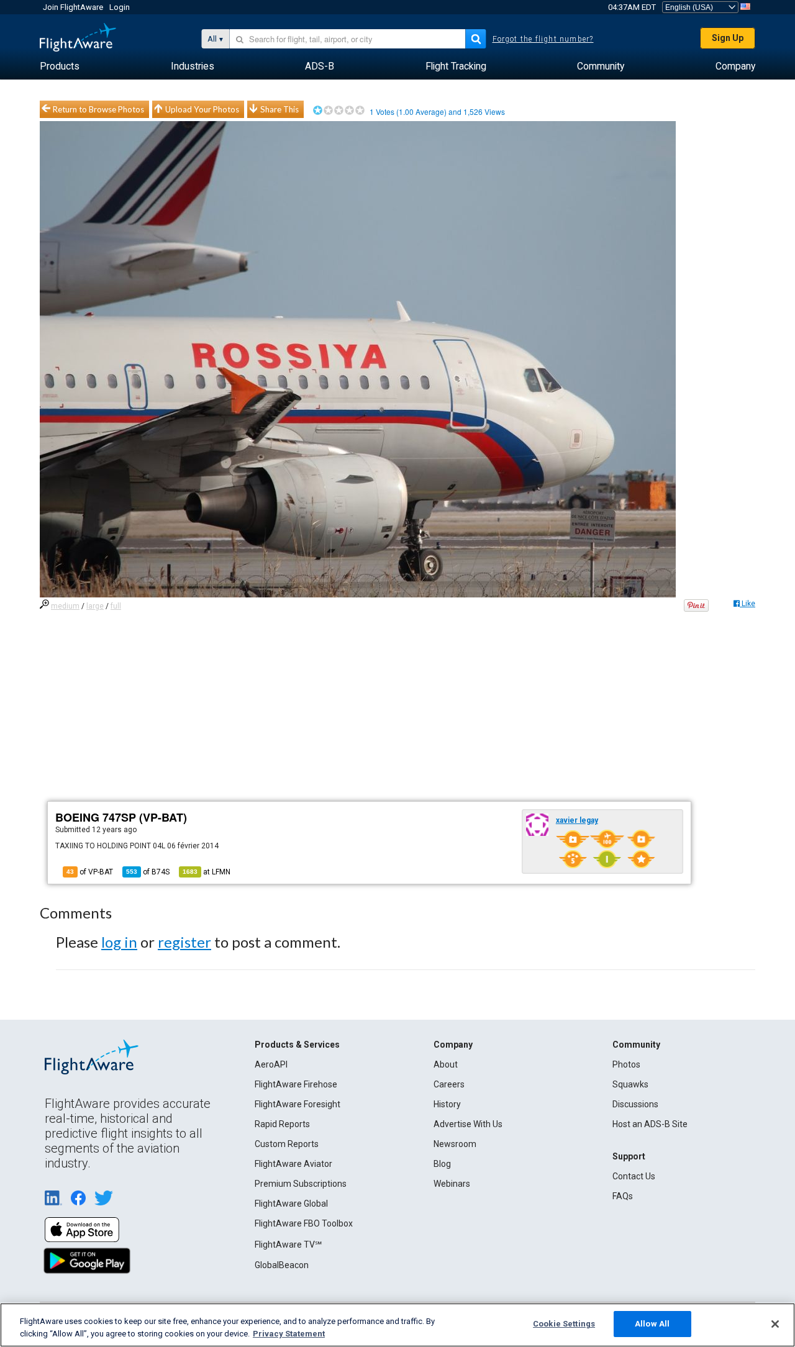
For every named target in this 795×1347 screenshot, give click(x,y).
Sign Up (727, 38)
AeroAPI (271, 1064)
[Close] (775, 1324)
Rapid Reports (282, 1124)
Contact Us (633, 1176)
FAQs (622, 1196)
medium (65, 606)
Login (119, 7)
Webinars (452, 1184)
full (116, 606)
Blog (442, 1164)
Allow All (652, 1323)
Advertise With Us (468, 1124)
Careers (449, 1084)
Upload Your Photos (202, 109)
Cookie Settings (564, 1323)
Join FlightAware (73, 7)
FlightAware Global (291, 1204)
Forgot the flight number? (543, 39)
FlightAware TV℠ (288, 1244)
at (206, 872)
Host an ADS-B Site (650, 1124)
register (184, 942)
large (95, 606)
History (447, 1104)
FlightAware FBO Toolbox (304, 1223)
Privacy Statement (289, 1333)
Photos (626, 1064)
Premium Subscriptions (301, 1184)
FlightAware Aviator (293, 1164)
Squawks (630, 1084)
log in (119, 942)
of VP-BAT (89, 872)
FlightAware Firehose (296, 1084)
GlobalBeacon (282, 1265)
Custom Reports (287, 1144)
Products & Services (297, 1045)
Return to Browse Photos (98, 109)
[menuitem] (60, 66)
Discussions (635, 1104)
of (148, 872)
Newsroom (455, 1144)
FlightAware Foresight (297, 1104)
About (446, 1064)
